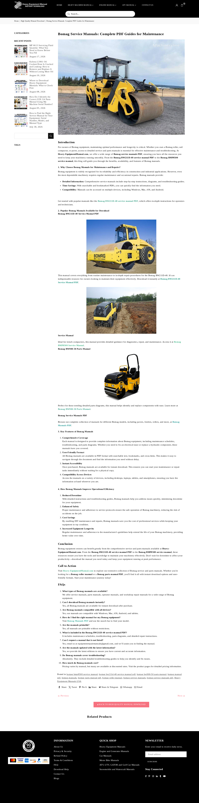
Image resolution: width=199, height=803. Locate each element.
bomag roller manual (112, 678)
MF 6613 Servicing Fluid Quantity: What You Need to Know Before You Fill (41, 49)
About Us (58, 747)
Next (180, 696)
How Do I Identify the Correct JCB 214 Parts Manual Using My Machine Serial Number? (41, 100)
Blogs (56, 778)
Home (59, 5)
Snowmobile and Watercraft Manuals (117, 769)
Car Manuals (105, 756)
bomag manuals (69, 678)
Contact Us (147, 5)
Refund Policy (60, 756)
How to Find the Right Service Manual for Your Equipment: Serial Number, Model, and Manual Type (41, 118)
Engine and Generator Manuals (114, 751)
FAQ (56, 765)
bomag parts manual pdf (89, 678)
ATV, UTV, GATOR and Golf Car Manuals (120, 765)
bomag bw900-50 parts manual (151, 674)
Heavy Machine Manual (80, 5)
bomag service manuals (134, 678)
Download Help (61, 769)
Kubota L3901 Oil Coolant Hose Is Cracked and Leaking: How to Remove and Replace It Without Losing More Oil (41, 67)
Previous (64, 696)
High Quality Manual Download (32, 21)
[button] (182, 5)
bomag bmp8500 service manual (82, 674)
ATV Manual (128, 5)
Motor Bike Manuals (109, 760)
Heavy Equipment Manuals (112, 747)
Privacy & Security (63, 751)
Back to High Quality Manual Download (122, 704)
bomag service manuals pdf (160, 678)
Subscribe (152, 761)
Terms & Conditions (63, 760)
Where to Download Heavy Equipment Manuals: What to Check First (41, 84)
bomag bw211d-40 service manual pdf (117, 674)
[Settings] (176, 5)
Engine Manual (107, 5)
